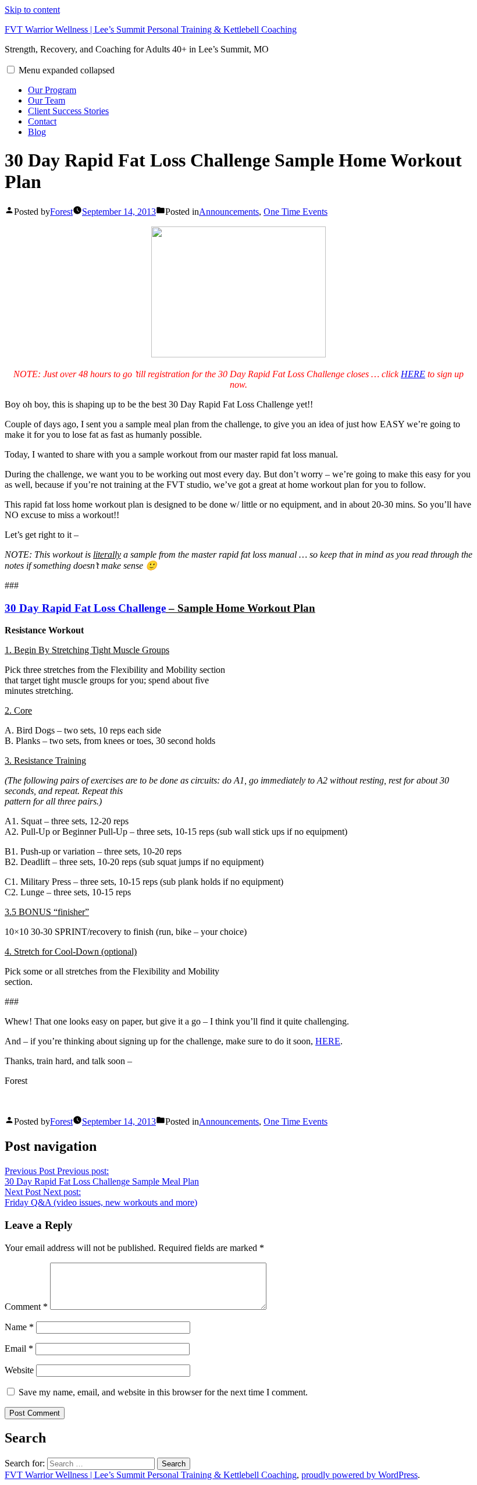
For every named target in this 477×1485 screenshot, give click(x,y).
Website (19, 1370)
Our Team (46, 100)
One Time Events (296, 212)
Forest (61, 212)
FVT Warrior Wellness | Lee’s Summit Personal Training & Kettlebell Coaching (151, 29)
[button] (11, 69)
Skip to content (32, 10)
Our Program (52, 90)
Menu (67, 70)
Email (19, 1348)
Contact (42, 121)
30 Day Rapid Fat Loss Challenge (85, 608)
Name (19, 1327)
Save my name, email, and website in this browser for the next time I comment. (163, 1392)
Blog (37, 132)
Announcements (229, 212)
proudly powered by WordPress (359, 1475)
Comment (26, 1307)
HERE (413, 374)
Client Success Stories (68, 111)
